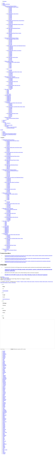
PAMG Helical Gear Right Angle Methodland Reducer (16, 45)
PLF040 (8, 141)
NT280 (8, 198)
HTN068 (10, 107)
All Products (13, 282)
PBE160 (8, 163)
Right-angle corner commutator (10, 76)
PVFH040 (11, 86)
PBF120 (10, 32)
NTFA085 (11, 73)
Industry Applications (6, 4)
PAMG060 (11, 47)
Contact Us (4, 120)
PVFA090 (11, 26)
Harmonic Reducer (8, 117)
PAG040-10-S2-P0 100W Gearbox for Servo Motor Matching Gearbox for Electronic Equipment (26, 274)
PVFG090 (11, 84)
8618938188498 (5, 290)
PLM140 (10, 51)
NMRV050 (9, 98)
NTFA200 (11, 75)
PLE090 (10, 17)
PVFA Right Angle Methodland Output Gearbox (15, 24)
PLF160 (10, 12)
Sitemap (18, 281)
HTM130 (10, 104)
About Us (4, 122)
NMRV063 (9, 99)
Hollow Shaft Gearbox (44, 281)
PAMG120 (11, 49)
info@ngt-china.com (6, 279)
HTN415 (10, 112)
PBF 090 (10, 30)
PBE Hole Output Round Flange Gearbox (14, 33)
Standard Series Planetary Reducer (10, 6)
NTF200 (10, 70)
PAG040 (10, 39)
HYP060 (10, 114)
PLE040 (10, 14)
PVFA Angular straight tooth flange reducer (12, 156)
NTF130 (10, 69)
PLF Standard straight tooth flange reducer (12, 140)
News (6, 124)
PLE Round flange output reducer (12, 13)
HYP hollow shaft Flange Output (12, 113)
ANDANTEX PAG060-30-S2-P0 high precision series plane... (15, 259)
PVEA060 (11, 21)
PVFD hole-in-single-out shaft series (13, 77)
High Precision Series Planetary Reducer (9, 133)
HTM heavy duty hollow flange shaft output (14, 102)
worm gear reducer (8, 95)
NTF (8, 68)
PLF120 (10, 11)
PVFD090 (11, 80)
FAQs (4, 121)
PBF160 (10, 31)
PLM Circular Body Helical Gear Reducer (14, 50)
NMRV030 (7, 228)
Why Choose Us (7, 123)
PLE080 (10, 16)
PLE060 (10, 15)
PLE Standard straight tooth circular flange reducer (13, 147)
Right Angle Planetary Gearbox (5, 282)
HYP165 (10, 116)
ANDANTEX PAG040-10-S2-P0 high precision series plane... (15, 262)
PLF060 (10, 8)
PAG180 (10, 44)
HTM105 (10, 103)
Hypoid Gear (37, 281)
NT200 (8, 197)
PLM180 (10, 52)
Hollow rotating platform (9, 61)
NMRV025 (7, 227)
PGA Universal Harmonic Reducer (13, 118)
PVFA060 (11, 25)
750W (8, 93)
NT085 (10, 64)
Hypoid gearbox (7, 101)
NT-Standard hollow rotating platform (13, 62)
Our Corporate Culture (8, 125)
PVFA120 (11, 27)
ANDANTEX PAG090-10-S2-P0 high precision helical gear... (15, 256)
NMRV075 (9, 100)
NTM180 (10, 105)
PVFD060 (11, 79)
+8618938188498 (6, 277)
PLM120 (10, 56)
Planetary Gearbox (23, 281)
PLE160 (10, 19)
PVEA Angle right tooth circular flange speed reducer (14, 152)
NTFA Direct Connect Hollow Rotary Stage (14, 71)
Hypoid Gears (50, 281)
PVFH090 (11, 88)
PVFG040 (11, 82)
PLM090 (10, 55)
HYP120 (10, 115)
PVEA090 (11, 22)
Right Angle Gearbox (31, 281)
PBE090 (10, 35)
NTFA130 (11, 74)
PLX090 (10, 59)
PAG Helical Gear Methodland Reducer (9, 134)
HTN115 (10, 109)
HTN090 (10, 108)
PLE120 (10, 18)
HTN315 (10, 111)
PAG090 (10, 41)
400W (8, 92)
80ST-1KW (9, 94)
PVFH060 (11, 87)
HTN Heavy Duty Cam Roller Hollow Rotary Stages (16, 106)
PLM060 (10, 54)
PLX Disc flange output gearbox (12, 57)
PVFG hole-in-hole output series (12, 81)
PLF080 (10, 9)
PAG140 (10, 43)
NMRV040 (7, 229)
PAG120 (10, 42)
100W (8, 90)
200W (8, 91)
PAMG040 (11, 46)
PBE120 (10, 36)
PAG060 (10, 40)
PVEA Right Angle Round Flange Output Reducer (15, 20)
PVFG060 (11, 83)
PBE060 (10, 34)
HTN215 (10, 110)
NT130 (10, 65)
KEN (8, 119)
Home (4, 3)
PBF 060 (10, 29)
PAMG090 (11, 48)
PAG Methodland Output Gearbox (13, 38)
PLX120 (10, 60)
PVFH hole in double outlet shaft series (13, 85)
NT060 (10, 63)
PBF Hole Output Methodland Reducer (13, 28)
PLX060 (10, 58)
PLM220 (10, 53)
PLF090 (10, 10)
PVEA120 (11, 23)
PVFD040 (11, 78)
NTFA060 (11, 72)
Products (4, 5)
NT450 (8, 199)
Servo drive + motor (8, 89)
